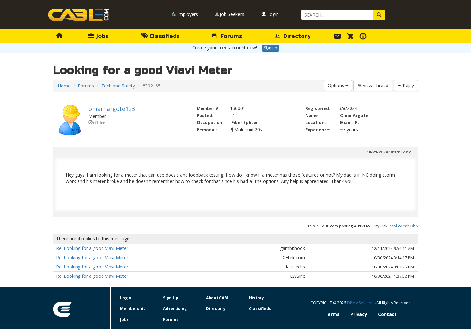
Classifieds (163, 36)
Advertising (175, 308)
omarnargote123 (111, 108)
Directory (295, 36)
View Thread (374, 85)
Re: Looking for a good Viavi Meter (92, 248)
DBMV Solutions (361, 303)
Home (64, 86)
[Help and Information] (364, 36)
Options (336, 85)
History (256, 297)
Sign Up (170, 297)
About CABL (217, 297)
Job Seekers (232, 14)
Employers (187, 14)
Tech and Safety (118, 86)
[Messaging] (338, 36)
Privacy (359, 314)
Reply (407, 85)
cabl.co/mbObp (403, 226)
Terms (332, 314)
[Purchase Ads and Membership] (351, 36)
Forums (230, 36)
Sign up (270, 48)
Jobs (101, 36)
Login (272, 14)
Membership (133, 308)
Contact (387, 314)
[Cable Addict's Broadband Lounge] (78, 15)
